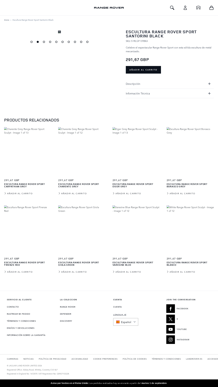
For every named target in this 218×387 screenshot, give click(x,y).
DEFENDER (65, 313)
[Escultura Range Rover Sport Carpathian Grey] (27, 150)
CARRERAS (12, 358)
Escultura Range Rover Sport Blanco (187, 263)
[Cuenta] (185, 8)
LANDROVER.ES (194, 358)
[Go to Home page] (109, 8)
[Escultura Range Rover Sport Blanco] (190, 229)
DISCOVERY (66, 320)
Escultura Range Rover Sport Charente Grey (78, 185)
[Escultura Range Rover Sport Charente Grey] (81, 150)
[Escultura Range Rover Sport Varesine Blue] (136, 229)
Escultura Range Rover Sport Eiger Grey (133, 185)
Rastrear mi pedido (18, 313)
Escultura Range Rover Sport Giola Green (78, 263)
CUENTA (117, 306)
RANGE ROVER (67, 306)
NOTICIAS (28, 358)
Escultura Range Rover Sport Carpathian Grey (24, 185)
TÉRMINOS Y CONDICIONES (21, 320)
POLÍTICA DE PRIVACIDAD (52, 358)
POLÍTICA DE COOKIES (135, 358)
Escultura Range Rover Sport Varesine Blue (133, 263)
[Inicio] (198, 8)
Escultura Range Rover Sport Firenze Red (24, 263)
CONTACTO (13, 306)
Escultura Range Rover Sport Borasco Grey (187, 185)
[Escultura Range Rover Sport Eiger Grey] (136, 150)
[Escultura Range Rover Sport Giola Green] (81, 229)
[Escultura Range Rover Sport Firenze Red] (27, 229)
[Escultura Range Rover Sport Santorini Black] (32, 42)
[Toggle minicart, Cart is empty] (211, 8)
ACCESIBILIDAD (80, 358)
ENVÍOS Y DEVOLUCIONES (20, 328)
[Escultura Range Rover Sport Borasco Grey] (190, 150)
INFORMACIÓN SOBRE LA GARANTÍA (26, 335)
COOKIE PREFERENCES (105, 358)
